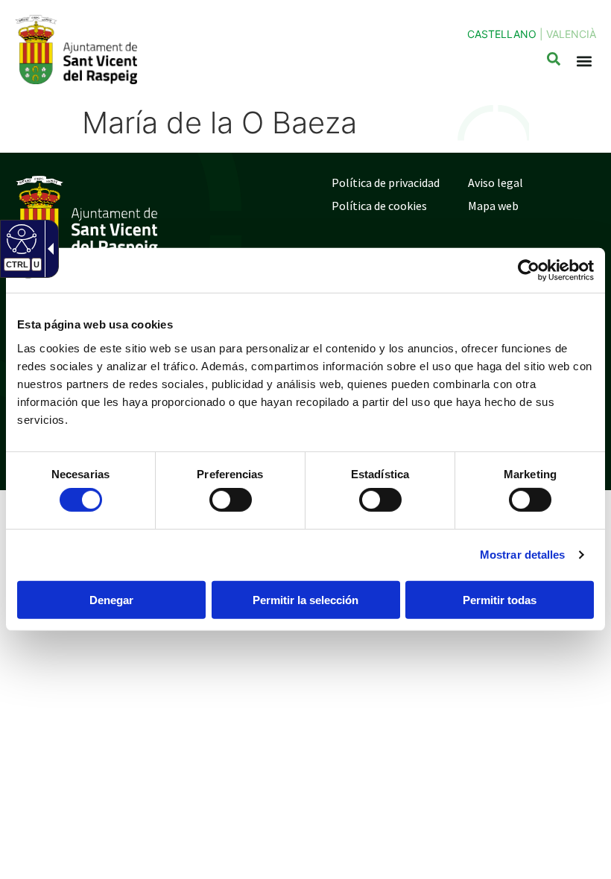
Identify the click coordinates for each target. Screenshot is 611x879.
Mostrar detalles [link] (523, 554)
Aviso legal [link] (495, 182)
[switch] (230, 500)
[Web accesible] (20, 238)
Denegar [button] (111, 600)
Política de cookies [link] (379, 205)
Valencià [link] (571, 34)
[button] (584, 61)
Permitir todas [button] (499, 600)
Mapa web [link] (493, 205)
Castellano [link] (501, 34)
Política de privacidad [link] (386, 182)
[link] (528, 270)
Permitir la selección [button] (305, 600)
